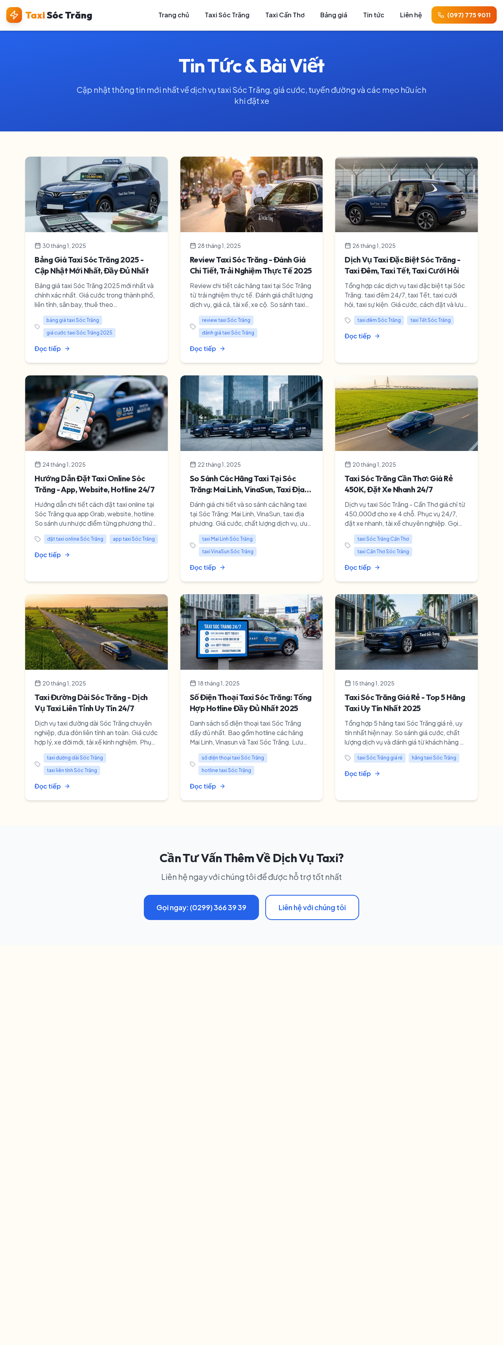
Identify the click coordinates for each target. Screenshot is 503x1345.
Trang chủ (173, 15)
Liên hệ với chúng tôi (312, 907)
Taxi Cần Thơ (285, 15)
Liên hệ (411, 15)
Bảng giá (333, 15)
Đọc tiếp (48, 348)
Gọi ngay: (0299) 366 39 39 (201, 907)
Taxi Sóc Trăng (227, 15)
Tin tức (373, 15)
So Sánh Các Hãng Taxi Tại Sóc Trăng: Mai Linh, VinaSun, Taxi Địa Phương (247, 489)
